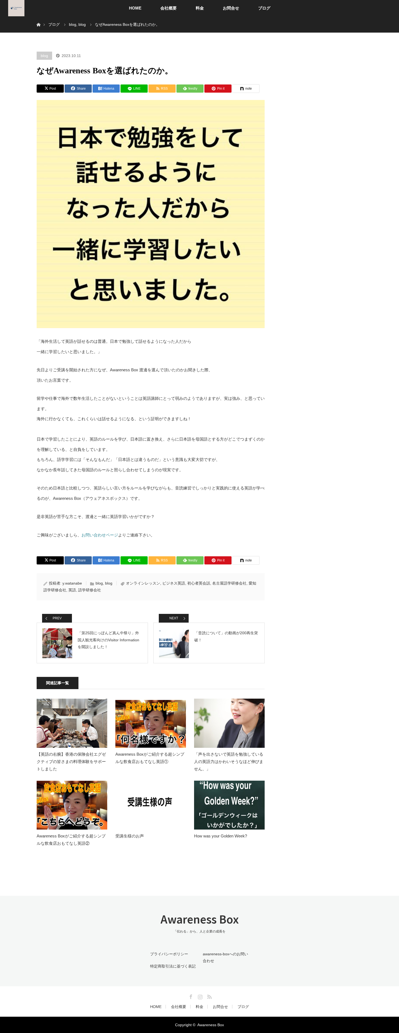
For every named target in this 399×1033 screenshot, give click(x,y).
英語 (72, 590)
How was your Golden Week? (220, 836)
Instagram (199, 996)
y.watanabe (72, 583)
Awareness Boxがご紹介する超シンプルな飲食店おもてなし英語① (149, 758)
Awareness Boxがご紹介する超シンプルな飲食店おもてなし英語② (71, 840)
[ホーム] (38, 18)
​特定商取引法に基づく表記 (173, 966)
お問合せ (231, 8)
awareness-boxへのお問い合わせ (225, 957)
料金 (200, 8)
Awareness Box (199, 919)
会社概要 (168, 8)
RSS (209, 996)
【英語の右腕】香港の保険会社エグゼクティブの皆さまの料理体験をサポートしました (71, 761)
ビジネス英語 (173, 583)
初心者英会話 (198, 583)
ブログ (264, 8)
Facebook (190, 996)
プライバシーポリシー (169, 954)
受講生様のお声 (129, 836)
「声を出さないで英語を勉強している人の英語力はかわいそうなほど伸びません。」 (228, 761)
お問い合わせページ (99, 535)
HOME (135, 8)
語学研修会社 (89, 590)
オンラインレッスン (143, 583)
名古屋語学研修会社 (229, 583)
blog (44, 56)
